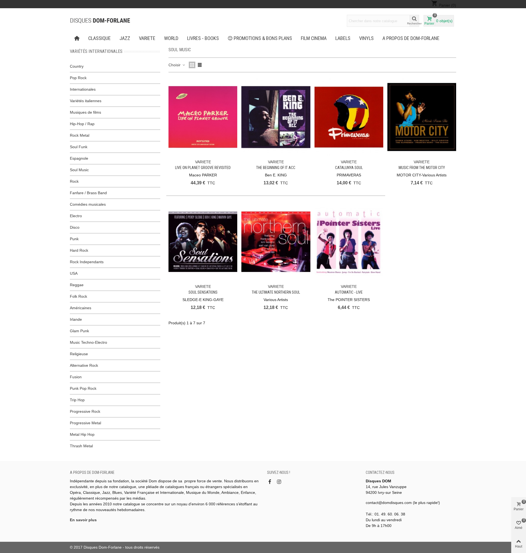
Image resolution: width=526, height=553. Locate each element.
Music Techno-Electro (88, 342)
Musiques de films (85, 112)
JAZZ (124, 38)
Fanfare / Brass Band (88, 193)
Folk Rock (78, 296)
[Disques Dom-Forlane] (100, 20)
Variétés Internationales (96, 51)
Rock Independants (87, 262)
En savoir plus (83, 520)
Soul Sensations (203, 292)
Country (77, 66)
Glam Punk (79, 331)
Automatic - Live (349, 292)
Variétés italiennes (85, 101)
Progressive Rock (85, 411)
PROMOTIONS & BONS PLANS (263, 38)
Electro (76, 216)
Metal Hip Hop (82, 434)
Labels (342, 38)
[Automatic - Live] (349, 241)
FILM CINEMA (314, 38)
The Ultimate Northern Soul (276, 292)
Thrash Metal (81, 446)
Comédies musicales (88, 204)
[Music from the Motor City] (421, 117)
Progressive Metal (85, 423)
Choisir (175, 65)
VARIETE (147, 38)
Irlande (76, 319)
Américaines (80, 308)
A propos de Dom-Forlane (410, 38)
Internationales (83, 89)
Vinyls (366, 38)
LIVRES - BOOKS (203, 38)
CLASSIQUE (99, 38)
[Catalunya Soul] (349, 117)
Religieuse (79, 354)
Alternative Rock (84, 365)
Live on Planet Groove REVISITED (203, 167)
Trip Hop (77, 400)
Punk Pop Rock (83, 388)
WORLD (171, 38)
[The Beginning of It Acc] (275, 117)
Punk (74, 239)
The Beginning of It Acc (275, 167)
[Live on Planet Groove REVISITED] (202, 117)
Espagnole (79, 158)
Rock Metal (79, 135)
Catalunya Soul (349, 167)
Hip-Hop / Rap (82, 124)
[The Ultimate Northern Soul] (275, 241)
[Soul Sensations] (202, 241)
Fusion (76, 377)
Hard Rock (79, 250)
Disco (74, 227)
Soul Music (79, 170)
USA (74, 273)
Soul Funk (78, 147)
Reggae (77, 285)
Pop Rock (78, 78)
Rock (74, 181)
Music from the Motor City (422, 167)
